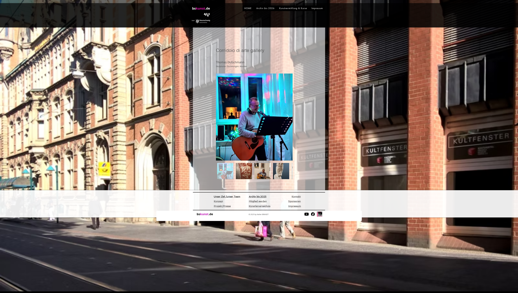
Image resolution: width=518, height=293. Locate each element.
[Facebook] (312, 214)
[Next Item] (287, 117)
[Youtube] (306, 214)
